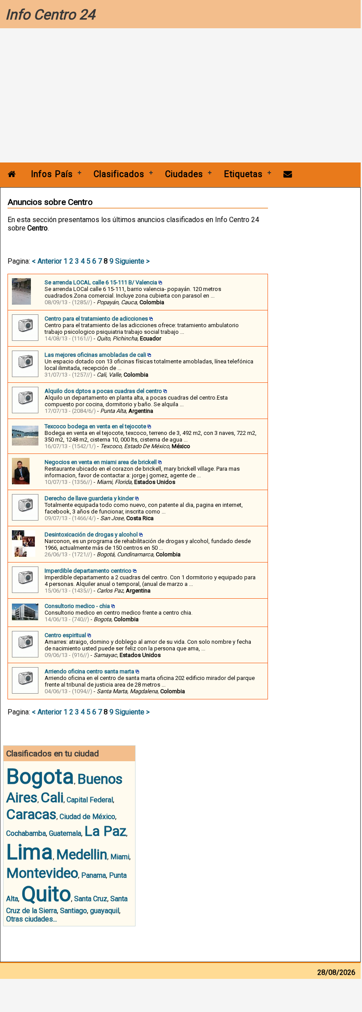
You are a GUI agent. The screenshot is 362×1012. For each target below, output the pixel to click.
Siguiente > (132, 261)
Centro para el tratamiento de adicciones (96, 318)
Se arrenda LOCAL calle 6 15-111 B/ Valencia (101, 282)
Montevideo (42, 873)
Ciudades (184, 174)
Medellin (81, 854)
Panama (93, 875)
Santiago (73, 910)
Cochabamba (26, 833)
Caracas (31, 814)
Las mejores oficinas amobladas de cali (95, 354)
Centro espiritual (65, 635)
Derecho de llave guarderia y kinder (89, 498)
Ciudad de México (87, 816)
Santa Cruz (90, 899)
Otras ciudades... (31, 919)
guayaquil (104, 910)
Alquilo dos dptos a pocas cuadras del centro (103, 391)
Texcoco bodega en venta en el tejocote (95, 426)
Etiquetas (243, 174)
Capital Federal (90, 800)
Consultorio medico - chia (77, 606)
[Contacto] (288, 174)
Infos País (52, 174)
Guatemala (65, 833)
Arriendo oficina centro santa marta (89, 671)
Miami (119, 857)
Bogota (40, 776)
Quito (46, 893)
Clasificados (119, 174)
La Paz (105, 831)
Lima (29, 852)
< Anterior (47, 261)
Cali (52, 797)
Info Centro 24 (50, 14)
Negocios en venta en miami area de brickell (101, 462)
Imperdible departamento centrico (88, 570)
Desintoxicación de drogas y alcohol (91, 534)
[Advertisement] (180, 96)
